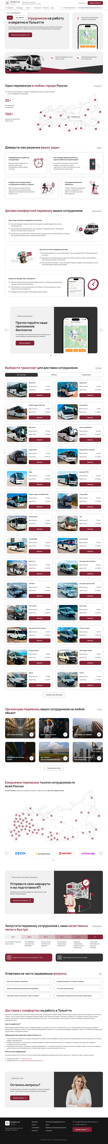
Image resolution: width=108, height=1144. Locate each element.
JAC (80, 517)
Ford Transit (32, 606)
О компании (37, 8)
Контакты (46, 8)
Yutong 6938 (33, 539)
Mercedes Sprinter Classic (37, 628)
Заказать (40, 395)
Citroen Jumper (84, 628)
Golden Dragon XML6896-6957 (39, 494)
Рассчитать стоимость (19, 35)
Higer (30, 472)
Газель (81, 673)
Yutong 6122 (83, 405)
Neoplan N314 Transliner (87, 450)
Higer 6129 (82, 383)
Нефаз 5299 (33, 450)
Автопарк (20, 8)
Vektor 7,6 (32, 561)
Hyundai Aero (33, 517)
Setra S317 (32, 383)
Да (10, 18)
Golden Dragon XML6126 (37, 405)
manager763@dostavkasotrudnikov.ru (31, 1060)
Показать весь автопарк (54, 695)
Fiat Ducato (83, 606)
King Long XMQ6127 (85, 427)
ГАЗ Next (32, 583)
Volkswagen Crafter (85, 650)
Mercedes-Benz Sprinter (87, 561)
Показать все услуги (54, 768)
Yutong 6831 (83, 494)
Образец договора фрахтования (56, 1128)
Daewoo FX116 (84, 472)
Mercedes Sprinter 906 (86, 583)
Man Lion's (32, 427)
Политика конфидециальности (55, 1122)
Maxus (31, 673)
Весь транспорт (21, 375)
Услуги (28, 8)
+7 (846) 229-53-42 (70, 8)
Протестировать (25, 343)
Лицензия (49, 1130)
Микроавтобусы (86, 375)
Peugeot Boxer (33, 650)
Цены (52, 8)
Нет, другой (20, 18)
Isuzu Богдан (83, 539)
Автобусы (54, 375)
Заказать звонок (18, 1098)
